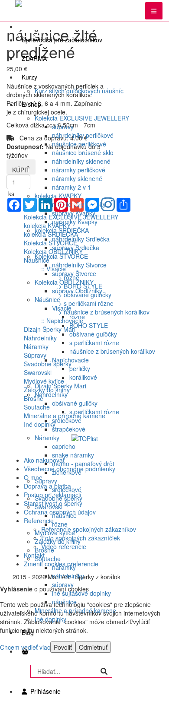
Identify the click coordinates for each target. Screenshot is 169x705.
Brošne (44, 550)
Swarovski (48, 506)
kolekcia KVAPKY (58, 195)
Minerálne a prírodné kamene (75, 610)
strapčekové (68, 429)
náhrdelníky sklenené (81, 161)
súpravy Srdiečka (75, 247)
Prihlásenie (44, 691)
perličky (79, 368)
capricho (63, 446)
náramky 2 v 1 (71, 187)
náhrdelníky (68, 576)
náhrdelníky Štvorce (79, 264)
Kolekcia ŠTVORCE (61, 256)
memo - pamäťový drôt (83, 463)
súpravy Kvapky (73, 213)
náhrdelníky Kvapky (79, 204)
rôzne (77, 316)
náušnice (64, 515)
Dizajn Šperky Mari (60, 385)
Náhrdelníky (51, 394)
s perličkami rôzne (94, 342)
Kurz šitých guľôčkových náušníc (79, 90)
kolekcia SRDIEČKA (62, 230)
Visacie (62, 308)
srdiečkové (66, 420)
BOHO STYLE (88, 325)
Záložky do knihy (58, 541)
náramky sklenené (77, 178)
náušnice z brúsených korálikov (112, 351)
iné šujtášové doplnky (81, 593)
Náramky (47, 437)
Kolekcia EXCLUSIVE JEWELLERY (82, 118)
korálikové (83, 377)
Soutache (48, 558)
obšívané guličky (75, 403)
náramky (64, 567)
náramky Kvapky (75, 221)
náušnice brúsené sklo (83, 152)
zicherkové (66, 472)
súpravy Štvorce (74, 273)
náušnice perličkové (79, 144)
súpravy (63, 126)
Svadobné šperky (58, 498)
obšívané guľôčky (93, 334)
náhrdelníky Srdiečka (81, 239)
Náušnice (47, 299)
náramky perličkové (78, 169)
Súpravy (46, 480)
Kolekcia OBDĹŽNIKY (64, 282)
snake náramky (73, 455)
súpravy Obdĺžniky (77, 290)
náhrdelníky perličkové (83, 135)
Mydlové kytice (55, 532)
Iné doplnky (50, 619)
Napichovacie (70, 360)
